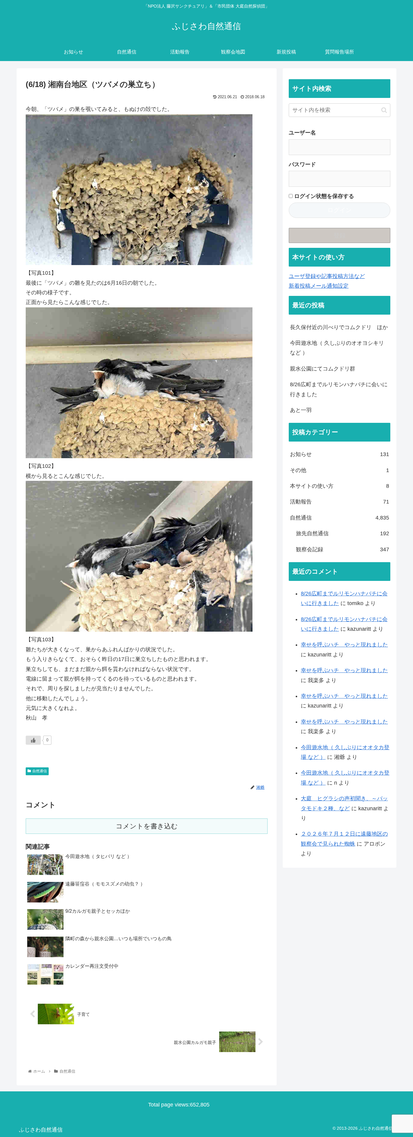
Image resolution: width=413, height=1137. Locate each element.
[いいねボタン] (33, 740)
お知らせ (339, 454)
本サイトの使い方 (339, 486)
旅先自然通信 (342, 533)
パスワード (302, 164)
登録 (339, 235)
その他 (339, 470)
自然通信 (39, 771)
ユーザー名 (302, 133)
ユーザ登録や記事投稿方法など (327, 276)
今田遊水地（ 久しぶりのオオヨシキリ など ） (337, 348)
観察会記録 (342, 549)
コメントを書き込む (147, 826)
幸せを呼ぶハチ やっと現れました (344, 645)
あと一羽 (301, 410)
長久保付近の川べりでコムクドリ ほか (339, 327)
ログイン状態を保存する (323, 196)
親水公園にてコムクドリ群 (322, 369)
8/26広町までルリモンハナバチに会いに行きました (339, 389)
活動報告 (339, 502)
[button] (384, 110)
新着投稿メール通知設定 (319, 286)
